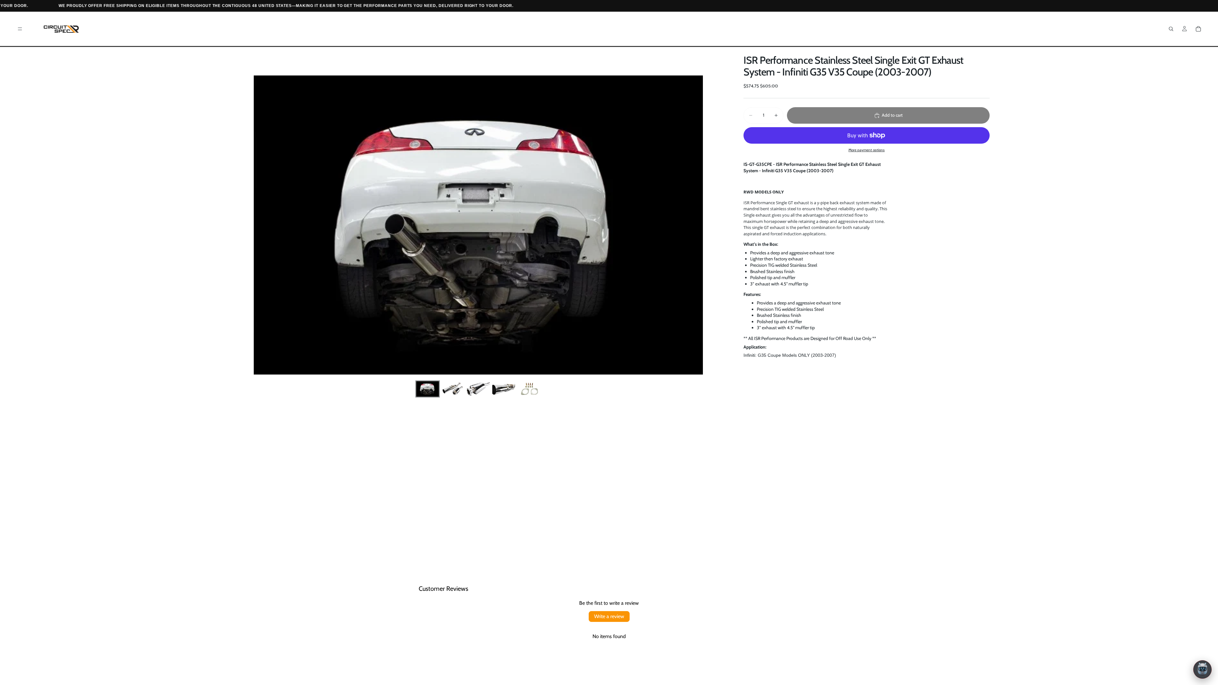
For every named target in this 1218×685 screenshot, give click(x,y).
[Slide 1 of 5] (427, 389)
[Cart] (1198, 29)
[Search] (1171, 29)
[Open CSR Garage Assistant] (1202, 669)
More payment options (866, 150)
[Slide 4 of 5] (503, 389)
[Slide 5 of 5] (529, 389)
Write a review (609, 616)
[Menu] (20, 29)
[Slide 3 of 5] (478, 389)
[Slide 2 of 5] (453, 389)
